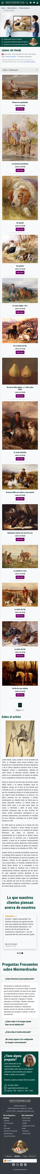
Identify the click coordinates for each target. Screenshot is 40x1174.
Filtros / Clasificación (10, 70)
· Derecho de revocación (10, 1131)
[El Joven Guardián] (20, 425)
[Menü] (2, 3)
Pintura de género (24, 8)
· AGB (4, 1126)
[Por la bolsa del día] (20, 330)
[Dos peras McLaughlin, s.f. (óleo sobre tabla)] (20, 371)
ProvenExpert (17, 944)
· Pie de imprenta (8, 1123)
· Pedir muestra (26, 1133)
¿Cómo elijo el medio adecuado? (18, 1032)
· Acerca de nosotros (9, 1136)
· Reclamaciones (8, 1133)
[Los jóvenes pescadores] (20, 138)
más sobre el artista (29, 62)
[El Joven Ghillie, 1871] (20, 290)
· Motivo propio (26, 1118)
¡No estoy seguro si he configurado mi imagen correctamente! (19, 1041)
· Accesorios (25, 1131)
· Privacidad (6, 1128)
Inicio (3, 8)
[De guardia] (20, 249)
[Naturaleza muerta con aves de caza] (20, 517)
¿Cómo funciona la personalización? (19, 979)
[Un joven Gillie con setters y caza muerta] (20, 477)
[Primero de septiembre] (20, 87)
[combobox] (20, 1161)
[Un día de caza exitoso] (20, 673)
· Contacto (6, 1121)
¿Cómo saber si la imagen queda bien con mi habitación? (18, 1023)
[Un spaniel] (20, 198)
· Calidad (24, 1123)
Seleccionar (20, 109)
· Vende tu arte (26, 1121)
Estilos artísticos (12, 8)
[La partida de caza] (20, 556)
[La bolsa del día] (20, 595)
